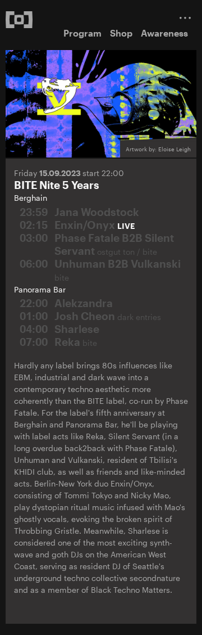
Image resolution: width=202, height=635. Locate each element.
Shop (121, 33)
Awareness (164, 33)
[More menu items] (185, 17)
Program (82, 33)
